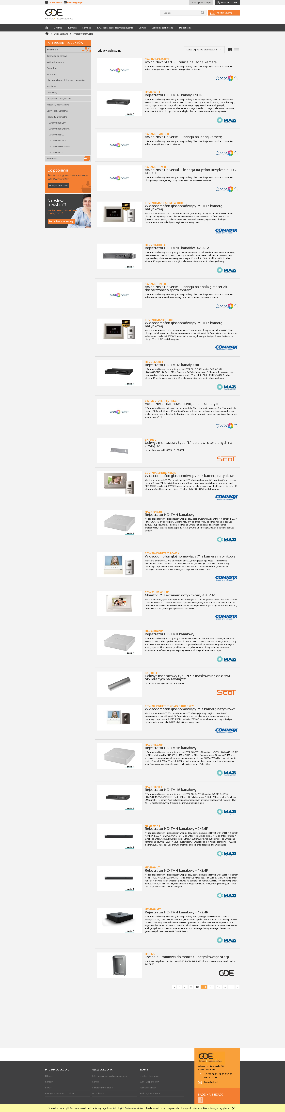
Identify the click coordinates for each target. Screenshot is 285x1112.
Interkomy (52, 74)
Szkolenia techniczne (102, 1087)
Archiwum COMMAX (59, 128)
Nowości (52, 158)
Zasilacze (51, 86)
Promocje (52, 49)
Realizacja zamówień (150, 1093)
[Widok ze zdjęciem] (230, 49)
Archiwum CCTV (57, 122)
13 (218, 986)
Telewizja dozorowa (57, 56)
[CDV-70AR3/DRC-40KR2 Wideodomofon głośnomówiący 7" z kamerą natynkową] (119, 484)
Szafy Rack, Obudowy (57, 110)
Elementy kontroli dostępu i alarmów (66, 80)
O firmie (49, 1076)
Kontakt (49, 1082)
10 (197, 986)
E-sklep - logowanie (149, 1076)
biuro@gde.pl (74, 2)
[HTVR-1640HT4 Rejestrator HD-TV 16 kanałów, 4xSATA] (119, 256)
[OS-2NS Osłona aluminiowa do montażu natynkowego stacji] (119, 965)
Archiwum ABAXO (58, 140)
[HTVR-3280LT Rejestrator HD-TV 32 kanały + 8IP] (119, 373)
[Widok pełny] (236, 49)
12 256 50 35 (55, 2)
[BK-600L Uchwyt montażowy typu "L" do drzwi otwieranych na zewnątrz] (119, 450)
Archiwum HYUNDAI (59, 146)
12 (211, 986)
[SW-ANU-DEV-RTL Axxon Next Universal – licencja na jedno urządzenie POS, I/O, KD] (119, 178)
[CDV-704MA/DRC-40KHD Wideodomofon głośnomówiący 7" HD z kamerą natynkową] (119, 331)
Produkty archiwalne (57, 117)
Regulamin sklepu (148, 1087)
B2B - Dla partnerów (149, 1082)
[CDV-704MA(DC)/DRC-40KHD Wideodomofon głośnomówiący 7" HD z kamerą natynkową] (119, 214)
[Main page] (59, 14)
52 (231, 986)
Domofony (52, 68)
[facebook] (200, 1100)
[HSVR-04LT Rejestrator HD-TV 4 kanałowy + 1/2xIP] (119, 878)
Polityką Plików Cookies (124, 1108)
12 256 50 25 (211, 1074)
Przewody (52, 92)
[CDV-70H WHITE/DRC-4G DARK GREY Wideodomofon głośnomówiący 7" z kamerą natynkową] (119, 718)
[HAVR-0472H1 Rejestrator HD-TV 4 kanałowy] (119, 522)
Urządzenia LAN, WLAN (59, 98)
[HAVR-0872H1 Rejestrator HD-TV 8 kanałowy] (119, 642)
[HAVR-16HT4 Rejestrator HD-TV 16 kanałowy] (119, 797)
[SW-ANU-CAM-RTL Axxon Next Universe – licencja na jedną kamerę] (119, 145)
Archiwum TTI (56, 152)
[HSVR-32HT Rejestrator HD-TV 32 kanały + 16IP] (119, 103)
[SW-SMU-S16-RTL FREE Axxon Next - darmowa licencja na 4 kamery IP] (119, 411)
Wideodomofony (55, 62)
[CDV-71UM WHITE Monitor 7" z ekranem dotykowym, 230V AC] (119, 603)
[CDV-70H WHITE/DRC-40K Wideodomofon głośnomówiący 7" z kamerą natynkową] (119, 564)
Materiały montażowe (58, 104)
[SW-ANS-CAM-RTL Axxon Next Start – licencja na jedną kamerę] (119, 70)
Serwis (48, 1087)
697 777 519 (210, 1077)
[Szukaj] (202, 12)
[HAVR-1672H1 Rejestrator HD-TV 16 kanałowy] (119, 756)
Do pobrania (98, 1093)
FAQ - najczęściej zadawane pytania (109, 1076)
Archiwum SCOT (57, 134)
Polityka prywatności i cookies (59, 1093)
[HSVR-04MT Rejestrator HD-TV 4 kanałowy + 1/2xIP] (119, 920)
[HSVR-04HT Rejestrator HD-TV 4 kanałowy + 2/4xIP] (119, 836)
